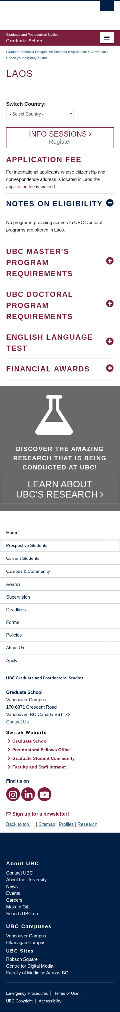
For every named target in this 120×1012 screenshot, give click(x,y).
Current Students (22, 558)
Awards (13, 584)
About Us (15, 647)
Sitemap (46, 824)
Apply (12, 660)
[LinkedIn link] (28, 794)
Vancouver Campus (26, 935)
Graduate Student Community (43, 758)
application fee (20, 186)
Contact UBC (19, 872)
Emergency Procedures (27, 993)
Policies (14, 634)
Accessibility (50, 1001)
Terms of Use (66, 993)
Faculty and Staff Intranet (39, 766)
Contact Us (17, 721)
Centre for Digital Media (29, 966)
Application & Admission (88, 52)
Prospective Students (51, 52)
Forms (12, 622)
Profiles (66, 824)
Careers (14, 900)
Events (13, 893)
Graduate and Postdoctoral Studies (60, 680)
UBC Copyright (19, 1001)
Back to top (18, 824)
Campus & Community (28, 571)
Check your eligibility (21, 58)
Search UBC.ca (22, 913)
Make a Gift (18, 906)
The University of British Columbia (44, 12)
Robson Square (22, 959)
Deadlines (16, 609)
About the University (26, 879)
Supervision (18, 597)
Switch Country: (26, 104)
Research (87, 824)
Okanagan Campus (26, 942)
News (12, 886)
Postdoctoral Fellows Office (41, 749)
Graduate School (18, 52)
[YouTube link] (44, 794)
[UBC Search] (107, 7)
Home (12, 532)
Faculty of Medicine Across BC (37, 972)
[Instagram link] (13, 794)
